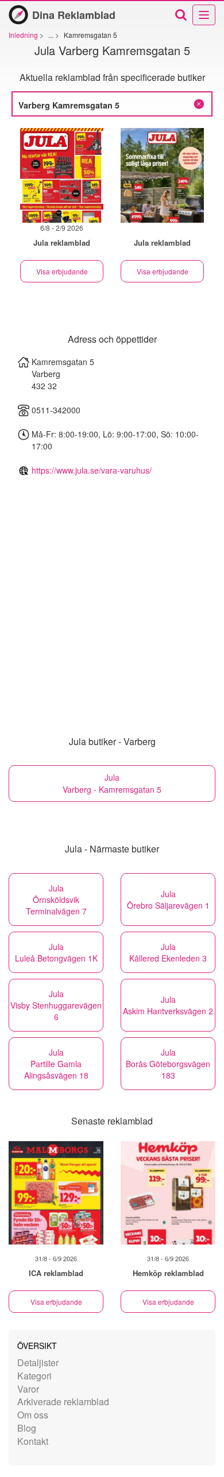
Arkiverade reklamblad (63, 1401)
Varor (28, 1388)
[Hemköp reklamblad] (168, 1193)
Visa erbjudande (62, 271)
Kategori (34, 1375)
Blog (26, 1428)
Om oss (32, 1414)
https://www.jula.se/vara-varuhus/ (92, 470)
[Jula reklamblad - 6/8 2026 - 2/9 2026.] (61, 175)
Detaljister (38, 1362)
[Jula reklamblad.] (162, 175)
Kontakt (32, 1441)
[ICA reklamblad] (56, 1193)
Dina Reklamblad (73, 14)
